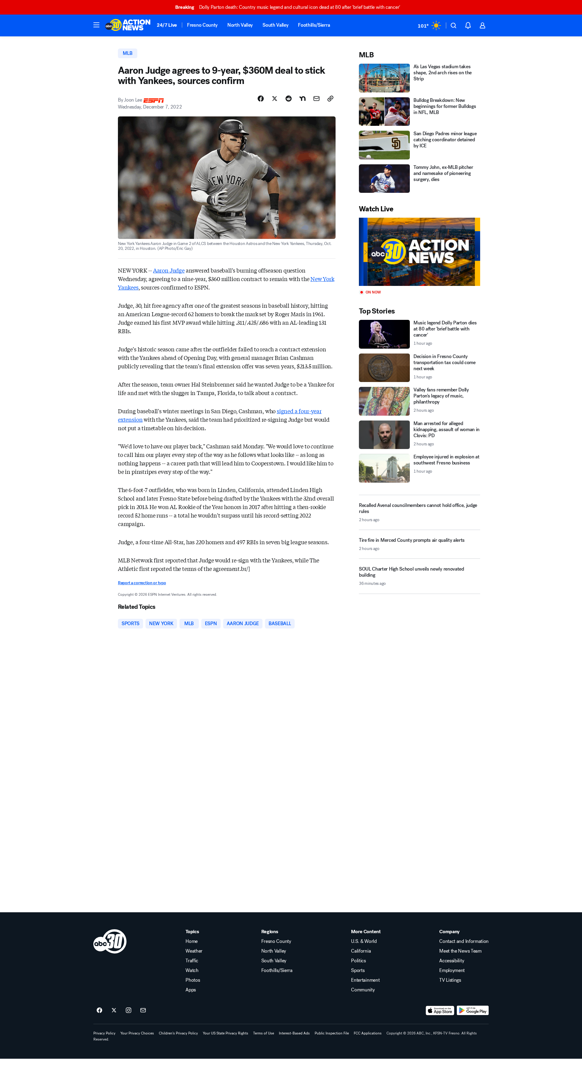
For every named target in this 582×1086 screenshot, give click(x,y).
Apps (191, 989)
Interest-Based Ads (294, 1033)
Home (192, 941)
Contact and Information (464, 941)
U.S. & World (363, 941)
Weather (194, 951)
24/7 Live (167, 25)
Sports (357, 970)
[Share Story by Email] (316, 98)
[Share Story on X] (274, 98)
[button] (96, 25)
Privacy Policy (104, 1033)
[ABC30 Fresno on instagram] (128, 1010)
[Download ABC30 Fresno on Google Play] (473, 1010)
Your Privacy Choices (137, 1033)
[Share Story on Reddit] (288, 98)
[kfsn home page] (110, 941)
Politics (358, 960)
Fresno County (202, 25)
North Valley (240, 25)
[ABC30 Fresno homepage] (128, 25)
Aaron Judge (169, 270)
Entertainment (365, 980)
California (361, 951)
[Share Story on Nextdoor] (302, 98)
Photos (193, 980)
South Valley (275, 25)
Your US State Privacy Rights (225, 1033)
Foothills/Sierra (314, 25)
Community (363, 989)
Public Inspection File (332, 1033)
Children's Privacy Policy (178, 1033)
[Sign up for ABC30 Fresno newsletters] (143, 1010)
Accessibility (451, 960)
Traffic (192, 960)
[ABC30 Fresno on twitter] (114, 1010)
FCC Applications (368, 1033)
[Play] (419, 252)
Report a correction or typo (142, 583)
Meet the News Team (460, 951)
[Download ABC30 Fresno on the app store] (440, 1010)
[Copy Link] (330, 98)
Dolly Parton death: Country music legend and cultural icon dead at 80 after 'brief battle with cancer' (287, 7)
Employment (452, 970)
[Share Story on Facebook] (261, 98)
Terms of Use (263, 1033)
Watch (192, 970)
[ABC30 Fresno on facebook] (99, 1010)
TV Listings (450, 980)
